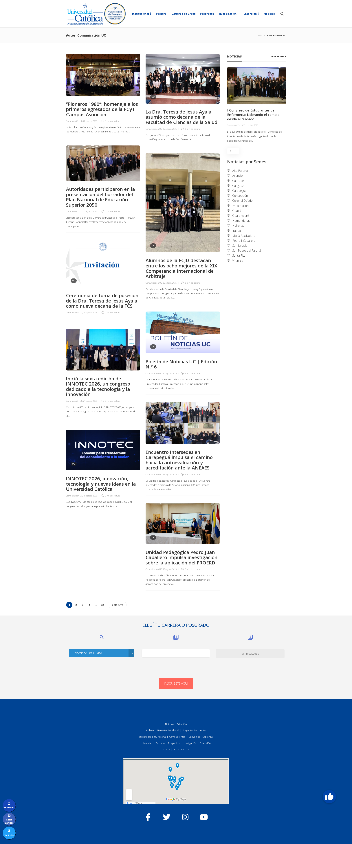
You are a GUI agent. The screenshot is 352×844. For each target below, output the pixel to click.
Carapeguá (239, 191)
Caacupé (238, 181)
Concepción (240, 196)
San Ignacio (239, 246)
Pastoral (161, 13)
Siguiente (117, 605)
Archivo (150, 730)
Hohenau (238, 226)
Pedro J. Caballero (244, 241)
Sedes (166, 749)
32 (102, 605)
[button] (329, 796)
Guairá (236, 211)
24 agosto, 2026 (170, 373)
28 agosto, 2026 (90, 121)
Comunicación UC (74, 121)
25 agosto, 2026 (170, 282)
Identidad (147, 743)
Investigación (227, 13)
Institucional (140, 13)
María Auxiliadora (243, 236)
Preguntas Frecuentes (194, 730)
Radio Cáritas (9, 821)
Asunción (238, 176)
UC (73, 89)
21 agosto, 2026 (90, 400)
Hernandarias (241, 221)
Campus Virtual (177, 736)
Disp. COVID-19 (181, 749)
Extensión (250, 13)
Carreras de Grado (184, 13)
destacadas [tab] (278, 56)
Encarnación (240, 206)
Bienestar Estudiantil (168, 730)
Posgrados (207, 13)
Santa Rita (238, 255)
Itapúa (236, 231)
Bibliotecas (145, 736)
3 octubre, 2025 (251, 125)
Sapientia (207, 736)
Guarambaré (240, 216)
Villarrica (237, 261)
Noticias (269, 13)
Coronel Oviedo (242, 201)
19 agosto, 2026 (170, 474)
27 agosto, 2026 (90, 211)
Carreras (160, 743)
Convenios (194, 736)
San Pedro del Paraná (246, 251)
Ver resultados (250, 653)
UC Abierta (160, 736)
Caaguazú (238, 186)
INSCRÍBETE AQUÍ (176, 683)
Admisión (182, 724)
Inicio (259, 35)
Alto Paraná (240, 171)
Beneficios (9, 807)
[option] (256, 105)
